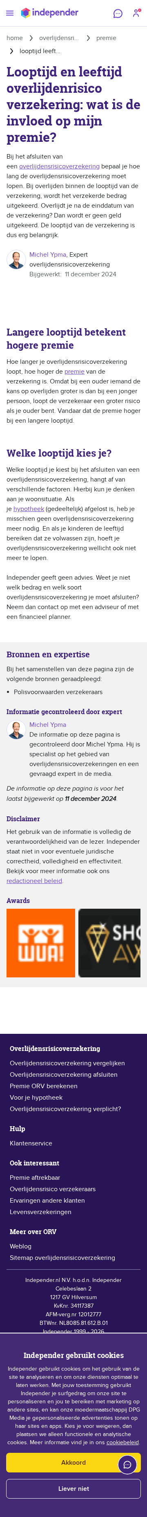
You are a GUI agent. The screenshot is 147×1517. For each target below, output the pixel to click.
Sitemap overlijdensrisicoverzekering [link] (62, 1258)
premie (75, 371)
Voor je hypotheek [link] (36, 1097)
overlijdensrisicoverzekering (59, 166)
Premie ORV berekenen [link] (44, 1086)
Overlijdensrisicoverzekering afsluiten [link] (64, 1075)
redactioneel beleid (34, 881)
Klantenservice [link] (31, 1143)
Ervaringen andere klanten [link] (47, 1201)
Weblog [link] (20, 1246)
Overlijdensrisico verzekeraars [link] (53, 1189)
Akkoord (73, 1462)
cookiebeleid (123, 1442)
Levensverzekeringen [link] (40, 1212)
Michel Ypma (47, 255)
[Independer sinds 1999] (49, 13)
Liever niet (73, 1489)
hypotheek (28, 509)
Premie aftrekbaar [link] (35, 1178)
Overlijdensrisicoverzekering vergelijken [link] (67, 1063)
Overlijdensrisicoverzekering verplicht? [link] (65, 1109)
